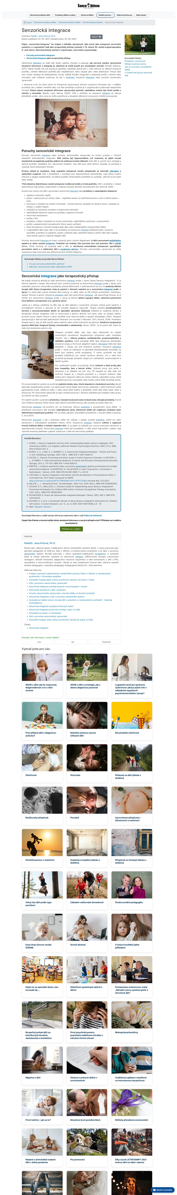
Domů (29, 23)
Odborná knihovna (124, 15)
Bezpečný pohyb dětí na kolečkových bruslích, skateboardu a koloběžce (39, 1035)
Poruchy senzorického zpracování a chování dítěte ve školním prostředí (62, 593)
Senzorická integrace (38, 628)
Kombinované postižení (93, 22)
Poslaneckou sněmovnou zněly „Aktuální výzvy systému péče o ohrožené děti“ (131, 990)
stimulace (114, 171)
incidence (50, 243)
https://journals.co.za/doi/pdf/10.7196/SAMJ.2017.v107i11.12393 (58, 480)
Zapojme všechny (43, 506)
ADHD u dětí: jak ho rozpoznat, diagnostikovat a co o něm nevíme (41, 687)
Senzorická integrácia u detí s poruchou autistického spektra (57, 596)
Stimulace (102, 344)
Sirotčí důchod (77, 944)
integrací (85, 230)
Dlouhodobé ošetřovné (127, 733)
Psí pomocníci (77, 1159)
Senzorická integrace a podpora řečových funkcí (51, 606)
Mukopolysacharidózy (126, 1032)
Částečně (106, 642)
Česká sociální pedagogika (129, 902)
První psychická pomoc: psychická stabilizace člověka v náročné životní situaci (86, 1035)
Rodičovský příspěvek (37, 817)
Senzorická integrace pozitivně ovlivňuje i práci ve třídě (54, 609)
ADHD (118, 243)
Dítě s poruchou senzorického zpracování (48, 583)
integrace (41, 58)
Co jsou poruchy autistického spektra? (46, 264)
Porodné (74, 817)
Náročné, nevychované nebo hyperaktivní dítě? (50, 267)
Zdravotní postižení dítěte (69, 22)
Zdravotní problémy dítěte (45, 22)
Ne (73, 642)
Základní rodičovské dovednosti (87, 902)
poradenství (100, 554)
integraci (106, 93)
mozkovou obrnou (69, 249)
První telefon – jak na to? (38, 1120)
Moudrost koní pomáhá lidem (85, 1120)
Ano (39, 642)
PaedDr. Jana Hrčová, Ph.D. (43, 36)
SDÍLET (95, 37)
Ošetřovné (31, 775)
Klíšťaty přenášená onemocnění (131, 1120)
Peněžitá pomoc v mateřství (40, 860)
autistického (115, 240)
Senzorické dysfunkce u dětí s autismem (47, 590)
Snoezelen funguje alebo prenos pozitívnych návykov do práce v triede (61, 580)
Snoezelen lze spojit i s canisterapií (45, 613)
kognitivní (85, 407)
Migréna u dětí (33, 1077)
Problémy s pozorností (135, 61)
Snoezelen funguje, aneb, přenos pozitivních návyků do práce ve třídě (61, 620)
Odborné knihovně (93, 515)
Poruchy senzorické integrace (40, 55)
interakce (100, 420)
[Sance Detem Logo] (88, 5)
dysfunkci (70, 77)
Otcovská (75, 775)
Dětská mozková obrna (135, 64)
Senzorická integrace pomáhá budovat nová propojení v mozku (58, 586)
